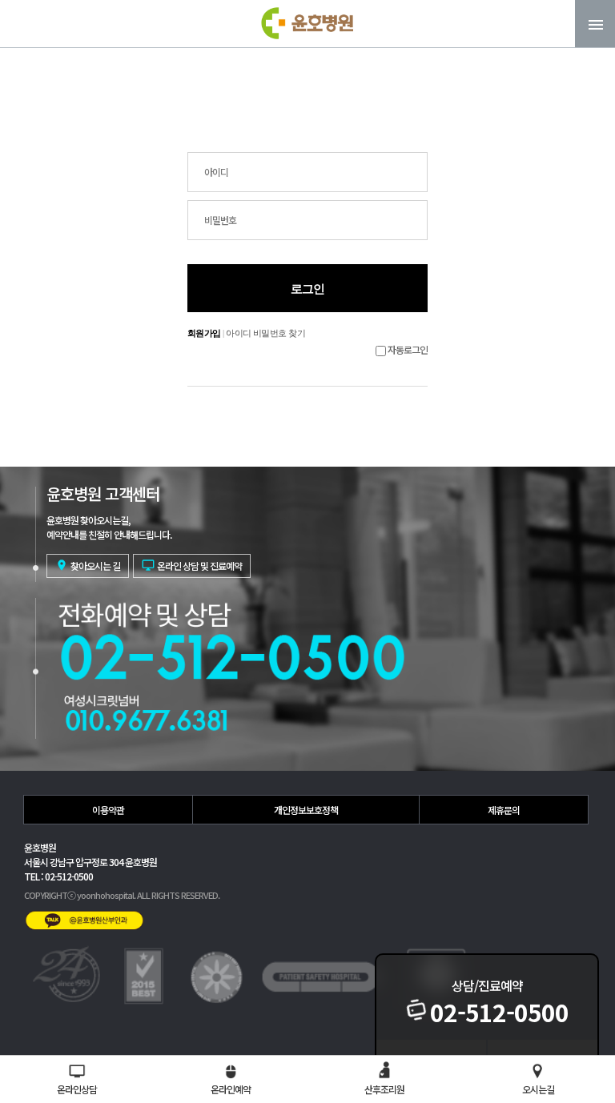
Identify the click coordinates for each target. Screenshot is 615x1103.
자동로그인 (408, 349)
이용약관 (108, 809)
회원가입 (204, 333)
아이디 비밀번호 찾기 (265, 333)
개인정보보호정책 (306, 809)
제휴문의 (504, 809)
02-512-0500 (499, 1012)
